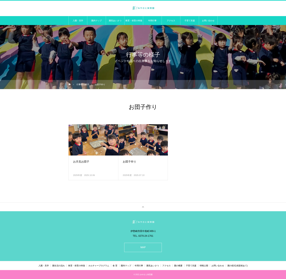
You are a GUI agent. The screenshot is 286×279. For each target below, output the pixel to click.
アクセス (171, 20)
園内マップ (96, 20)
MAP (143, 247)
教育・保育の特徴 (133, 20)
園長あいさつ (115, 20)
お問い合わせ (208, 20)
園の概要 (178, 265)
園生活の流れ (58, 265)
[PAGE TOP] (143, 206)
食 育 (115, 265)
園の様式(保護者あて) (237, 265)
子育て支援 (189, 20)
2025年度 (77, 175)
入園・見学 (78, 20)
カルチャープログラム (98, 265)
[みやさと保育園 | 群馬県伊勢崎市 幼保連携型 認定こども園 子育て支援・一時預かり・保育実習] (143, 8)
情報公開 (204, 265)
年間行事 (152, 20)
